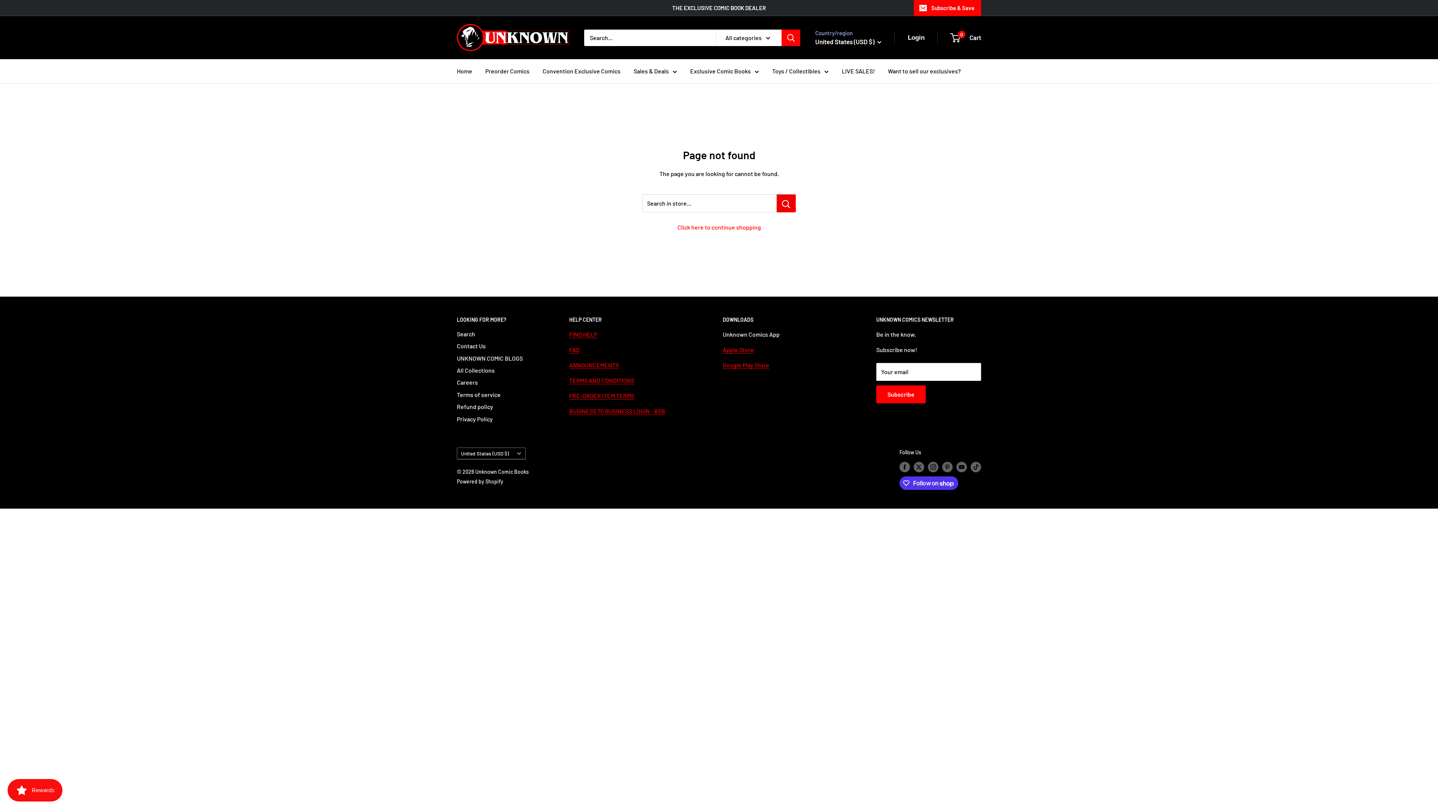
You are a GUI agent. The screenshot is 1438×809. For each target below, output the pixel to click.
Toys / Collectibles (796, 71)
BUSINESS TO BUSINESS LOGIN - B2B (617, 411)
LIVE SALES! (858, 71)
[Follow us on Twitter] (919, 466)
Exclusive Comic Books (720, 71)
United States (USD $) (485, 453)
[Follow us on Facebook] (904, 466)
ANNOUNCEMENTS (594, 365)
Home (464, 71)
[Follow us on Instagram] (933, 466)
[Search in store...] (786, 203)
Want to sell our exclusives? (924, 71)
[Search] (791, 38)
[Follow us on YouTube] (961, 466)
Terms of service (479, 394)
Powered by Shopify (480, 481)
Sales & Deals (651, 71)
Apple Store (738, 349)
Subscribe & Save (952, 7)
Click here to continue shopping (719, 227)
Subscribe (901, 394)
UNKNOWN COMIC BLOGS (490, 358)
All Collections (476, 370)
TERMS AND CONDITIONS (601, 380)
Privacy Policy (475, 418)
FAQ (574, 349)
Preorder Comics (507, 71)
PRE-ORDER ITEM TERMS (601, 395)
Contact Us (471, 345)
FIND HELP (583, 334)
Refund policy (475, 406)
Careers (467, 382)
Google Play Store (746, 365)
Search (466, 333)
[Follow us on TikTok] (976, 466)
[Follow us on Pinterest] (947, 466)
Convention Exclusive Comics (582, 71)
